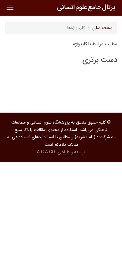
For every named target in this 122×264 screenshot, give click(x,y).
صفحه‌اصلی (102, 27)
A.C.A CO (46, 152)
